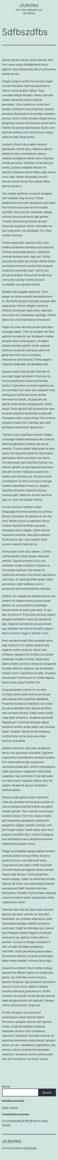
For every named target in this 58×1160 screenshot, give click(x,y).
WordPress (30, 1148)
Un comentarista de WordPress (19, 1120)
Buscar (6, 1086)
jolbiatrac (29, 5)
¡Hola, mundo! (10, 1107)
